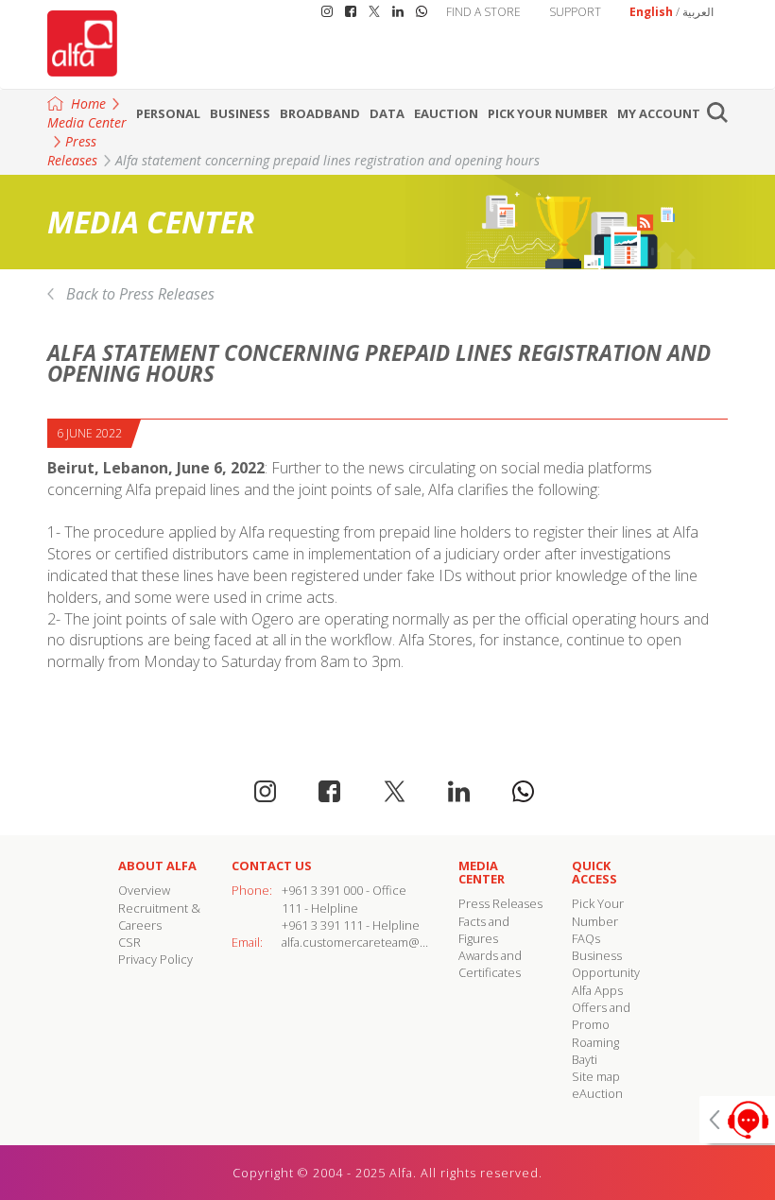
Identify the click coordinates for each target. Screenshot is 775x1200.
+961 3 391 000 (322, 890)
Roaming (595, 1042)
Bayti (584, 1059)
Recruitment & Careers (159, 917)
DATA (387, 113)
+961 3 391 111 (322, 925)
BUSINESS (240, 113)
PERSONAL (168, 113)
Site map (596, 1076)
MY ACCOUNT (658, 113)
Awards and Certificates (490, 964)
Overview (144, 890)
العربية (698, 12)
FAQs (586, 938)
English (651, 12)
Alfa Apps (597, 990)
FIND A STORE (483, 12)
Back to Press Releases (140, 293)
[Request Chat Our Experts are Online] (737, 1119)
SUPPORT (575, 12)
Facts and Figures (483, 930)
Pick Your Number (548, 113)
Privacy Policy (155, 959)
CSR (129, 942)
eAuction (446, 113)
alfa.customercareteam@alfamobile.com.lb (399, 942)
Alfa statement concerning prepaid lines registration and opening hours (327, 160)
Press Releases (72, 150)
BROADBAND (320, 113)
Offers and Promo (601, 1016)
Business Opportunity (606, 964)
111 (291, 908)
